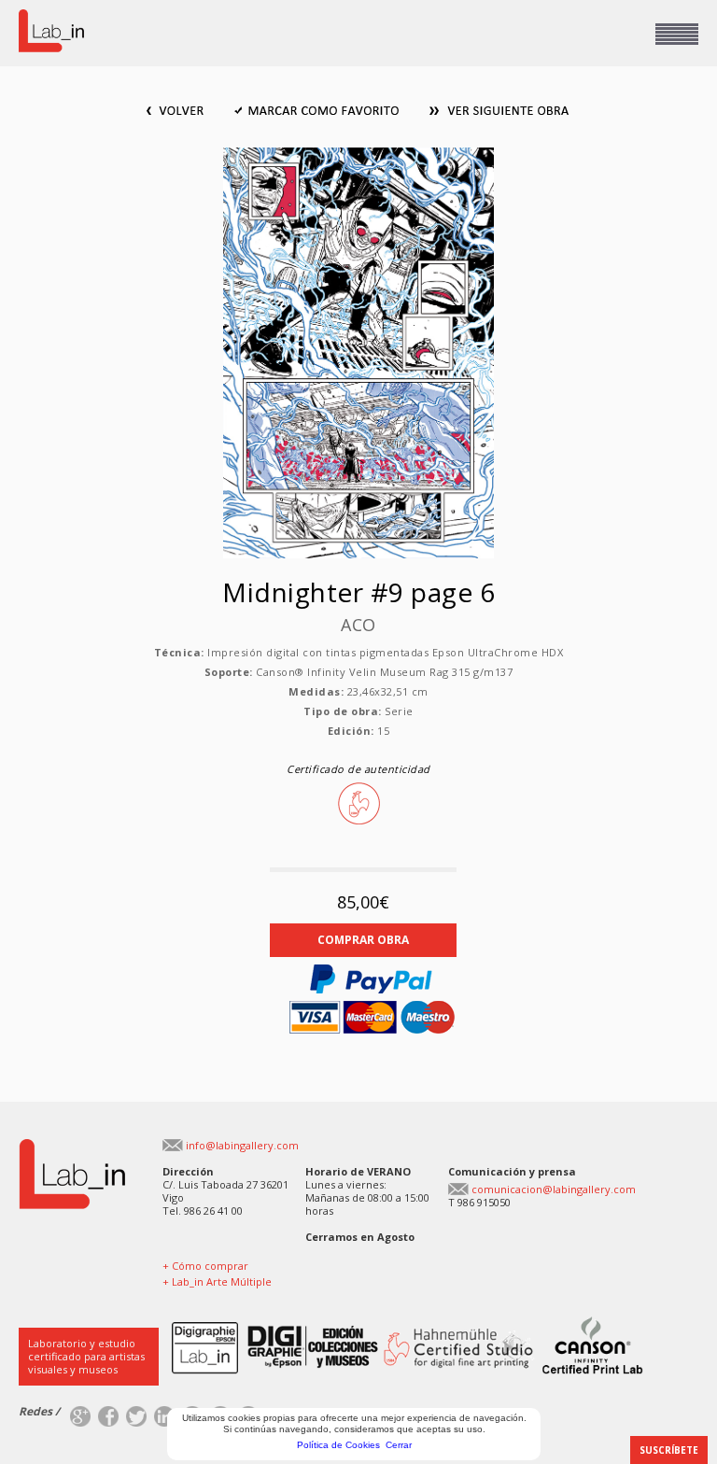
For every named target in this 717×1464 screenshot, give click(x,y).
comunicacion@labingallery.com (553, 1189)
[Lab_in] (72, 1146)
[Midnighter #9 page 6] (358, 154)
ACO (358, 624)
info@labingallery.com (242, 1145)
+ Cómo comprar (205, 1266)
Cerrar (399, 1445)
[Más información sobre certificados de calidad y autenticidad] (335, 1323)
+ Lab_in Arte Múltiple (217, 1281)
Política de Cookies (338, 1445)
